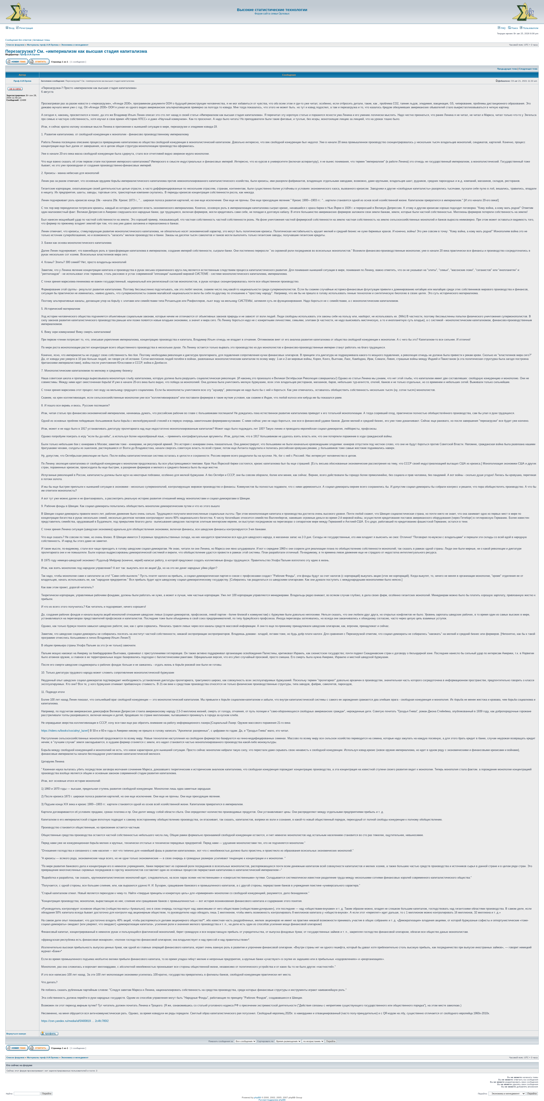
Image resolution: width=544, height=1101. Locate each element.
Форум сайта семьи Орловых (272, 13)
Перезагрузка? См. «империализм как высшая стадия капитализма (76, 51)
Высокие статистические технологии (272, 10)
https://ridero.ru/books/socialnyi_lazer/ (64, 730)
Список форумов (15, 45)
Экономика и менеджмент (74, 45)
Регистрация (26, 28)
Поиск (514, 28)
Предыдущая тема (507, 69)
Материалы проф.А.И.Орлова (43, 45)
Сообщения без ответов (18, 40)
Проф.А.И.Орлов (30, 54)
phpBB (257, 1097)
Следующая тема (528, 69)
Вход (11, 28)
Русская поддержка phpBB (272, 1100)
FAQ (503, 28)
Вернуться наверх (16, 1034)
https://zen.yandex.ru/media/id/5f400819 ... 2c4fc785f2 (75, 1021)
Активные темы (41, 40)
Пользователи (530, 28)
